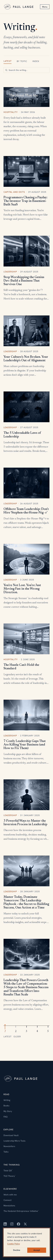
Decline (16, 1250)
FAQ (6, 1116)
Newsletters (9, 1146)
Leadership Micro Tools (14, 1140)
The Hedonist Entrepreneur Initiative (21, 1211)
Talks (6, 1151)
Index (35, 61)
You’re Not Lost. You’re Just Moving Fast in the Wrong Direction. (22, 589)
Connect (7, 1200)
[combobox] (26, 70)
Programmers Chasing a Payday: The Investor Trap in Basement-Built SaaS (25, 201)
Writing (7, 1100)
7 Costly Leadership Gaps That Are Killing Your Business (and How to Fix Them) (25, 745)
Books (6, 1105)
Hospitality (11, 112)
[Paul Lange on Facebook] (18, 1224)
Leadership (10, 271)
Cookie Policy (13, 1243)
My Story (8, 1111)
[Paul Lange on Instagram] (12, 1224)
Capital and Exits (14, 192)
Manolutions (9, 1205)
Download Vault (11, 1135)
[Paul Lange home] (19, 7)
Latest (7, 61)
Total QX (8, 1170)
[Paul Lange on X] (25, 1224)
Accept (36, 1250)
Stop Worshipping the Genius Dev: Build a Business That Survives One (24, 281)
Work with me (10, 1194)
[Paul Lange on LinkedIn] (5, 1224)
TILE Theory (9, 1176)
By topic (22, 61)
